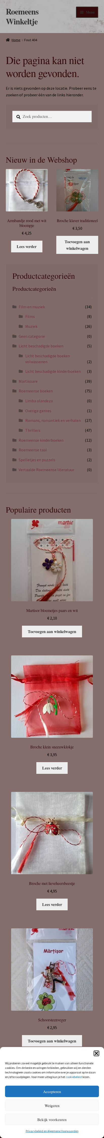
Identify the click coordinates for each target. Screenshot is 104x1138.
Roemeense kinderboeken (41, 440)
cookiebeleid (74, 1077)
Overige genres (38, 410)
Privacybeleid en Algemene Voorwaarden (52, 1131)
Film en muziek (32, 306)
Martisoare (28, 381)
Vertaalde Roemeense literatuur (46, 469)
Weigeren (52, 1105)
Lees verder (27, 246)
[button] (96, 1053)
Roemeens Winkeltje (22, 16)
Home (16, 40)
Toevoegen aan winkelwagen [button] (77, 245)
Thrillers (32, 430)
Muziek (31, 326)
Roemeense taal (33, 449)
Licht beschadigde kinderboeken (53, 371)
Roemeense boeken (36, 390)
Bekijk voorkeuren (52, 1119)
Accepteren (52, 1091)
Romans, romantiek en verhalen (53, 420)
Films (30, 316)
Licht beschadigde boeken (41, 345)
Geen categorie (32, 336)
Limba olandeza (39, 400)
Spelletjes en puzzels (37, 459)
